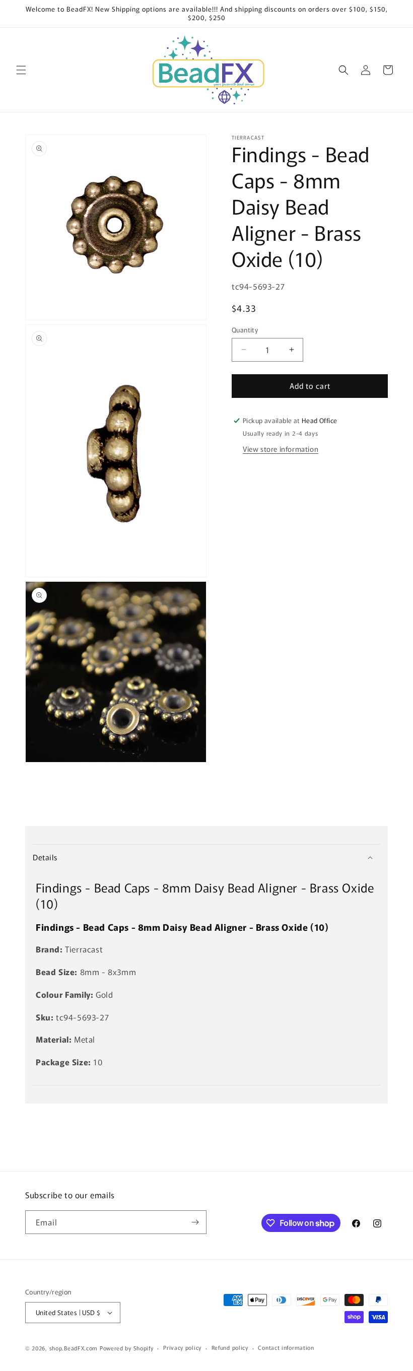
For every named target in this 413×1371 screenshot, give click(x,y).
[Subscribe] (195, 1222)
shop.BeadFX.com (73, 1348)
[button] (21, 70)
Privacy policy (182, 1347)
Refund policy (230, 1347)
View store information (280, 449)
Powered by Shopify (127, 1348)
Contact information (286, 1347)
